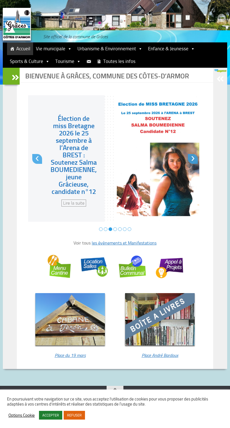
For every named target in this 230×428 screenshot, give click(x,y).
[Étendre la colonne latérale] (11, 76)
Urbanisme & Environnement (106, 48)
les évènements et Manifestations (124, 243)
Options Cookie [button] (21, 415)
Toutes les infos (119, 61)
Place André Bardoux (160, 355)
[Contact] (89, 61)
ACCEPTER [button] (50, 415)
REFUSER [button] (74, 415)
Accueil (23, 48)
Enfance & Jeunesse (168, 48)
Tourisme (64, 61)
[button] (101, 229)
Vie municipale (50, 48)
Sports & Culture (26, 61)
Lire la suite (73, 203)
